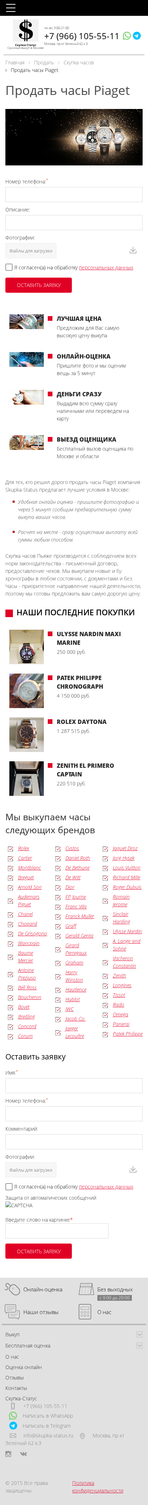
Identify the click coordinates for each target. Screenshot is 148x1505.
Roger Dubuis (127, 887)
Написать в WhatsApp (48, 1415)
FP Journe (75, 896)
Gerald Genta (79, 935)
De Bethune (77, 867)
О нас (104, 1311)
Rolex (23, 848)
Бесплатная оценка (27, 1345)
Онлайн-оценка (43, 1289)
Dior (69, 887)
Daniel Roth (77, 857)
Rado (118, 1004)
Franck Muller (79, 916)
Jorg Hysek (123, 857)
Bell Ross (27, 987)
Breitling (26, 1016)
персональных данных (106, 267)
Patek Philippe (128, 1033)
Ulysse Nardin (127, 931)
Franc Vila (76, 906)
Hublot (72, 999)
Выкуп (12, 1334)
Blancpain (29, 943)
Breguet (26, 877)
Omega (120, 1014)
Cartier (25, 857)
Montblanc (29, 867)
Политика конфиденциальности (97, 1486)
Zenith (119, 975)
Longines (122, 985)
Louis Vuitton (126, 867)
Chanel (25, 914)
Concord (27, 1026)
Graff (70, 925)
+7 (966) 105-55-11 (82, 36)
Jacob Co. (75, 1018)
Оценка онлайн (23, 1367)
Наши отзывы (41, 1311)
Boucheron (29, 997)
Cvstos (72, 848)
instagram (8, 1454)
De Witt (72, 877)
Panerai (121, 1024)
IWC (69, 1008)
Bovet (23, 1006)
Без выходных (115, 1289)
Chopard (27, 923)
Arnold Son (30, 887)
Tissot (119, 994)
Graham (74, 962)
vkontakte (23, 1454)
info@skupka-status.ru (48, 1435)
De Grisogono (32, 933)
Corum (25, 1035)
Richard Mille (126, 877)
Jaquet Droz (125, 848)
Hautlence (75, 989)
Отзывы (14, 1377)
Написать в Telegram (47, 1425)
